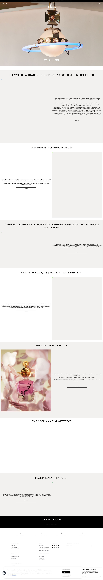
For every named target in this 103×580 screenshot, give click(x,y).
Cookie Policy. (14, 575)
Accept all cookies (66, 572)
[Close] (100, 569)
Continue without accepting (66, 569)
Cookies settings (66, 575)
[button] (4, 573)
